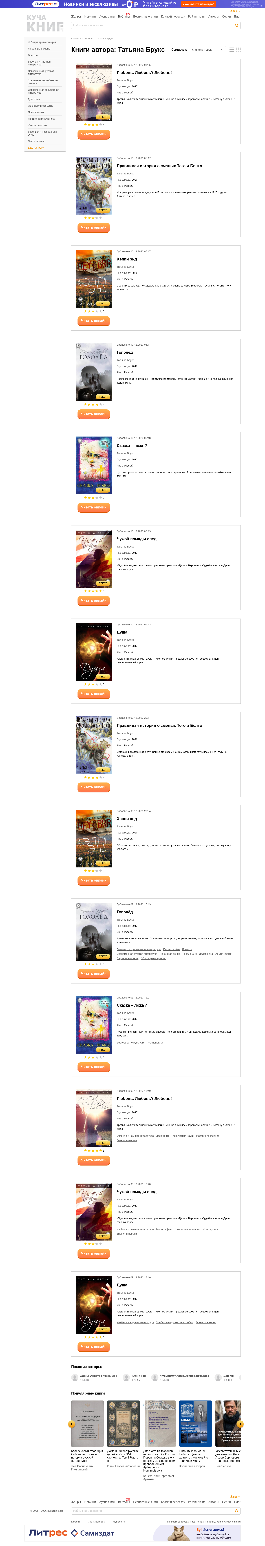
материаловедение (207, 1135)
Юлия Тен (139, 1375)
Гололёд (125, 352)
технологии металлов (187, 1229)
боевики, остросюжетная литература (139, 949)
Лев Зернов (191, 1466)
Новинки (90, 16)
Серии (226, 16)
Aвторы (88, 38)
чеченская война (170, 953)
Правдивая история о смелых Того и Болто (159, 166)
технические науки (182, 1135)
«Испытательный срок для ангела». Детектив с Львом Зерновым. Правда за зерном (199, 1455)
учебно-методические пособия (174, 1322)
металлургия (210, 1229)
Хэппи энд (127, 259)
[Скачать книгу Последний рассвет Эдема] (236, 1423)
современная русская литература (41, 72)
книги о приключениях (41, 118)
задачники (162, 1135)
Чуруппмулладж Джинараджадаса (184, 1375)
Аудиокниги (107, 16)
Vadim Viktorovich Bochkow (231, 1461)
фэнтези (33, 55)
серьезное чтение (127, 958)
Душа (122, 632)
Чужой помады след (136, 539)
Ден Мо (229, 1375)
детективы (34, 99)
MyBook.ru (119, 1521)
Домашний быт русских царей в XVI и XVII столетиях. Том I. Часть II (91, 1455)
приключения (36, 112)
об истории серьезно (40, 105)
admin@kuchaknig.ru (229, 1521)
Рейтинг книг (196, 16)
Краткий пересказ (173, 16)
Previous (71, 1424)
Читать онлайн (93, 134)
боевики (187, 949)
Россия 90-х (190, 953)
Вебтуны (124, 16)
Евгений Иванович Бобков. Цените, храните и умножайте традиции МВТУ (161, 1455)
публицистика (155, 1042)
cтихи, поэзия (36, 141)
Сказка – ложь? (132, 445)
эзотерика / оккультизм (130, 1042)
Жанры (76, 16)
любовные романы (39, 48)
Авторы (213, 16)
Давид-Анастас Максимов (98, 1375)
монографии (164, 1229)
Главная (76, 38)
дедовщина (206, 953)
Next (240, 1424)
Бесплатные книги (145, 16)
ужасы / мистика (37, 125)
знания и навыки (127, 1140)
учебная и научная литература (39, 63)
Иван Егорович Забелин (91, 1466)
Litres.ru (76, 1521)
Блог (237, 16)
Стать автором (96, 1521)
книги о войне (171, 949)
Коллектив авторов (160, 1466)
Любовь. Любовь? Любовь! (144, 72)
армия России (223, 953)
